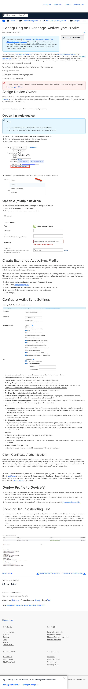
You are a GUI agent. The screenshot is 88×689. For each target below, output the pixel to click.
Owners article (18, 480)
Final (48, 600)
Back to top (6, 573)
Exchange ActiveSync (23, 54)
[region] (33, 682)
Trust (5, 640)
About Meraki (8, 632)
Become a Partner (54, 634)
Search (5, 15)
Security (37, 600)
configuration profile (21, 285)
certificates (12, 476)
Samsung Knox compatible (66, 54)
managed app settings (14, 87)
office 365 (40, 605)
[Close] (64, 678)
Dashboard (47, 4)
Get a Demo (8, 659)
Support (68, 4)
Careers (6, 634)
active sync (11, 605)
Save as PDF (84, 33)
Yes (7, 584)
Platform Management (30, 21)
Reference (15, 600)
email (26, 605)
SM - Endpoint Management (56, 21)
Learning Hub (52, 664)
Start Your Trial (9, 662)
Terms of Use (8, 645)
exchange (32, 605)
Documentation (53, 659)
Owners (5, 99)
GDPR (5, 642)
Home (12, 21)
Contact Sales (79, 4)
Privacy (6, 637)
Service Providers (54, 640)
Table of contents (73, 38)
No (15, 584)
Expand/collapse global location (84, 20)
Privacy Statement (10, 685)
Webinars (51, 657)
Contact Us (7, 657)
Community (58, 4)
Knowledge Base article (71, 502)
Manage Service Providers (57, 637)
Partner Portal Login (55, 632)
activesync (19, 605)
